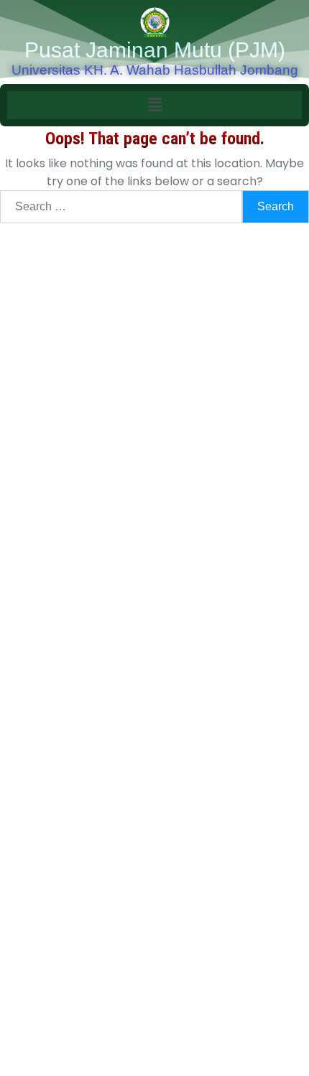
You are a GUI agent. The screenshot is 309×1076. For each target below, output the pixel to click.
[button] (154, 104)
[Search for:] (121, 206)
